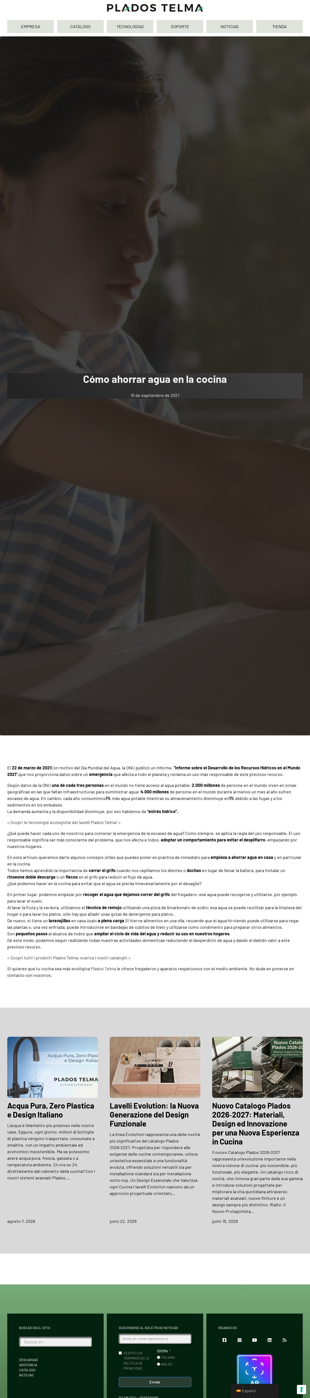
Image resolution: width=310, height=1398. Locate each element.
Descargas (28, 1360)
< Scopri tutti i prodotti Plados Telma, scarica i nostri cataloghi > (69, 957)
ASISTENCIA (28, 1365)
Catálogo (27, 1370)
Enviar (154, 1382)
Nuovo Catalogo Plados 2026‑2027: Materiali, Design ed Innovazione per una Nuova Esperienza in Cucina (255, 1123)
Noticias (26, 1375)
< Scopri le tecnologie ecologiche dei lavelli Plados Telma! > (64, 822)
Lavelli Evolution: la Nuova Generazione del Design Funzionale (154, 1114)
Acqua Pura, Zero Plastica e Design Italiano (50, 1110)
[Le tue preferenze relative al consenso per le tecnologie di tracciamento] (301, 1389)
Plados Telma (103, 968)
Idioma (162, 1351)
